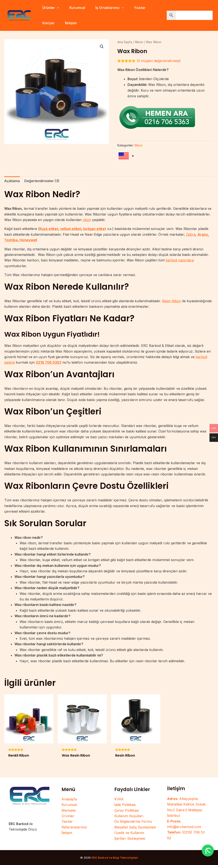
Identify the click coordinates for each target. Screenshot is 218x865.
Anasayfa (69, 799)
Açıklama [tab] (12, 181)
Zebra (190, 234)
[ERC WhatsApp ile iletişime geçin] (208, 850)
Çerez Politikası (126, 810)
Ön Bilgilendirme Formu (133, 821)
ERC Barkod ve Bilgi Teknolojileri (115, 857)
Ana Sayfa (124, 42)
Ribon (139, 42)
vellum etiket (70, 229)
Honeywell (28, 240)
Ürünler (68, 816)
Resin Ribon (171, 301)
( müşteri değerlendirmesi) (159, 61)
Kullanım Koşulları (128, 816)
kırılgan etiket (94, 229)
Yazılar (67, 821)
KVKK (119, 799)
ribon (87, 220)
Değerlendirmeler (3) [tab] (41, 181)
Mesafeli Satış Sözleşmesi (135, 827)
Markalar (69, 810)
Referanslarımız (74, 827)
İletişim (67, 833)
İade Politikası (125, 805)
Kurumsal (69, 805)
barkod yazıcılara (180, 260)
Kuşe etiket (48, 229)
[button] (57, 7)
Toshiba (11, 240)
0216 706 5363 (48, 362)
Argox (203, 234)
